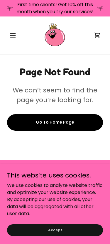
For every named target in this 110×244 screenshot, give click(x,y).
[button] (14, 35)
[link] (54, 35)
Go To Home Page (55, 122)
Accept (55, 229)
